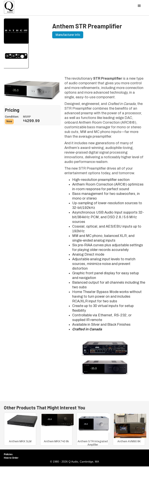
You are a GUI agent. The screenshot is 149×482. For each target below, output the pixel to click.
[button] (139, 6)
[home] (9, 8)
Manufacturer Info (67, 34)
